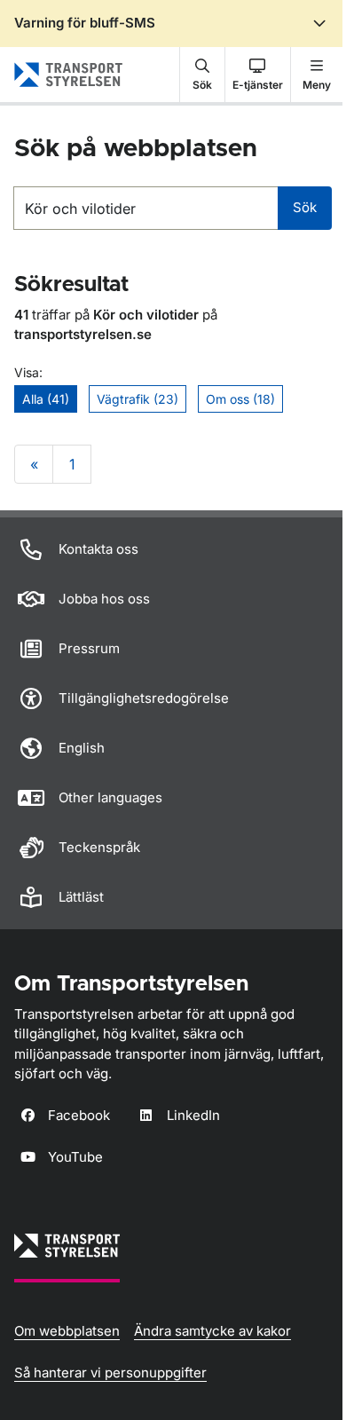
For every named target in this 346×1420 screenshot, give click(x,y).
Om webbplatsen (67, 1330)
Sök (305, 207)
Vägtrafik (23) (137, 398)
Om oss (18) (240, 398)
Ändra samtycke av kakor (212, 1330)
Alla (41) (45, 398)
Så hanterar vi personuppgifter (110, 1372)
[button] (202, 74)
